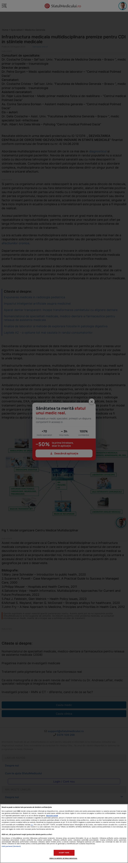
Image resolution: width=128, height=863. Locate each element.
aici (32, 824)
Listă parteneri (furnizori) (11, 846)
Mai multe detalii (52, 815)
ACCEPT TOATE (64, 852)
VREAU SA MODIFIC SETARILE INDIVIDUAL (63, 858)
